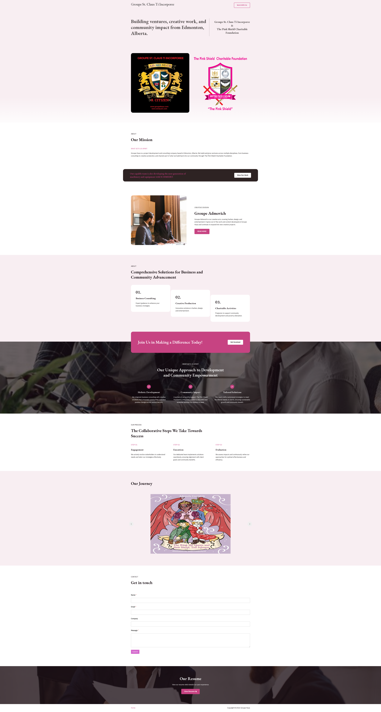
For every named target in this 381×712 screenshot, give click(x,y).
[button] (242, 5)
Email (133, 607)
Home (133, 708)
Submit (135, 652)
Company (134, 619)
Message (135, 630)
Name (133, 595)
